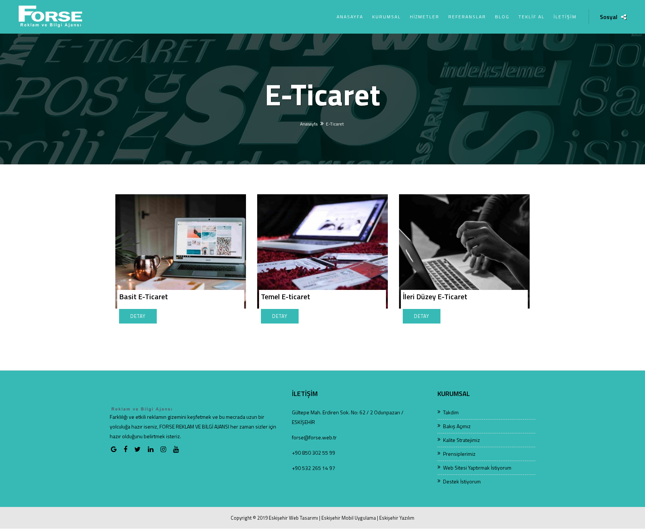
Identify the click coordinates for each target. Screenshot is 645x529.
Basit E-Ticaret (143, 296)
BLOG (502, 16)
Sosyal (608, 17)
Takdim (451, 412)
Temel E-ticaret (285, 296)
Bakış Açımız (457, 426)
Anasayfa (309, 123)
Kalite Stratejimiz (461, 440)
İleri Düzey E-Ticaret (435, 296)
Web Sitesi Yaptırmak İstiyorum (477, 467)
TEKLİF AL (531, 16)
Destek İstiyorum (462, 481)
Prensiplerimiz (459, 454)
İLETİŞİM (565, 16)
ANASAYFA (350, 16)
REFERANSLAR (467, 16)
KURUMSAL (386, 16)
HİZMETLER (424, 16)
